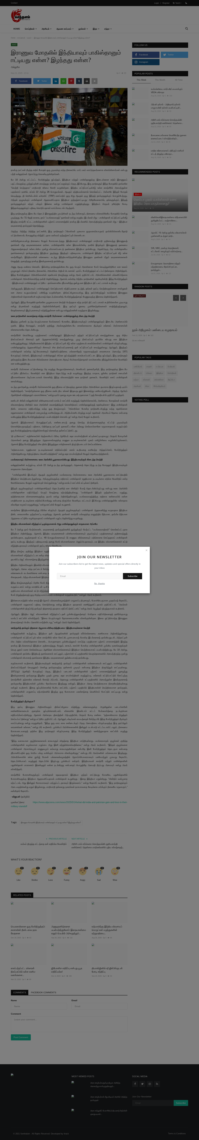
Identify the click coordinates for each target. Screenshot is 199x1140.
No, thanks (99, 583)
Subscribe (132, 576)
